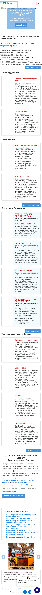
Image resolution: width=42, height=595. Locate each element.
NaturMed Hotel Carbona (26, 145)
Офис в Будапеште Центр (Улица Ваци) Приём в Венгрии (21, 515)
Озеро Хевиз (20, 368)
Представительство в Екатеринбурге (20, 537)
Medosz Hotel (21, 111)
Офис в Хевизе (12, 528)
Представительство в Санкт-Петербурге (22, 532)
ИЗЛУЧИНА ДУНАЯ (23, 270)
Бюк (22, 485)
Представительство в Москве (17, 530)
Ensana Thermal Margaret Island (26, 80)
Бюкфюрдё (20, 423)
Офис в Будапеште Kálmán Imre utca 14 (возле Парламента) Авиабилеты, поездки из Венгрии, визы (21, 520)
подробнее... (21, 25)
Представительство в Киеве (17, 535)
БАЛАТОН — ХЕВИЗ (23, 243)
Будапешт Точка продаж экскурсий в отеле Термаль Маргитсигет (20, 525)
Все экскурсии (32, 67)
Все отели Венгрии (30, 205)
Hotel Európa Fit (22, 177)
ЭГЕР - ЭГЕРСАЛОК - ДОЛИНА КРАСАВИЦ (24, 215)
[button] (2, 18)
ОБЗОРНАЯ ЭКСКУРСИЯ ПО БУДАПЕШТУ (26, 300)
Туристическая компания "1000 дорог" (14, 589)
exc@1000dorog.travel (8, 46)
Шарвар (18, 396)
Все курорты (33, 450)
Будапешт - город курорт (26, 340)
